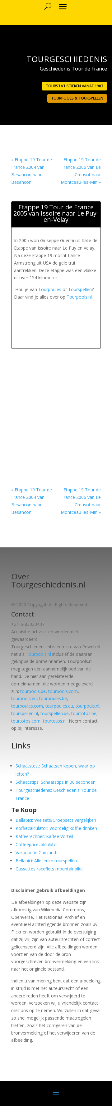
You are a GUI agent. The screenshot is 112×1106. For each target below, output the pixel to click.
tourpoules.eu (59, 706)
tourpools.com (63, 691)
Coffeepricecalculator (37, 844)
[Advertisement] (63, 310)
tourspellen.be (54, 713)
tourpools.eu (24, 698)
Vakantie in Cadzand (36, 852)
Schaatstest (27, 766)
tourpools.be (33, 691)
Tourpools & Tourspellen (77, 98)
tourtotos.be (83, 713)
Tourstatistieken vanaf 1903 (74, 86)
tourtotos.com (25, 721)
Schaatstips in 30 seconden (68, 782)
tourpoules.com (27, 706)
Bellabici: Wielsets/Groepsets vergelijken (56, 820)
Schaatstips (27, 782)
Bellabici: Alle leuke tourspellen (46, 861)
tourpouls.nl (87, 706)
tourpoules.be (53, 698)
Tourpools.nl (79, 297)
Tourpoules (49, 289)
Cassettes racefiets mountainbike (49, 869)
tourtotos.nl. (55, 721)
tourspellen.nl (24, 713)
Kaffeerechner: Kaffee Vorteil (44, 836)
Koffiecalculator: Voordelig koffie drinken (56, 828)
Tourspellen (80, 289)
